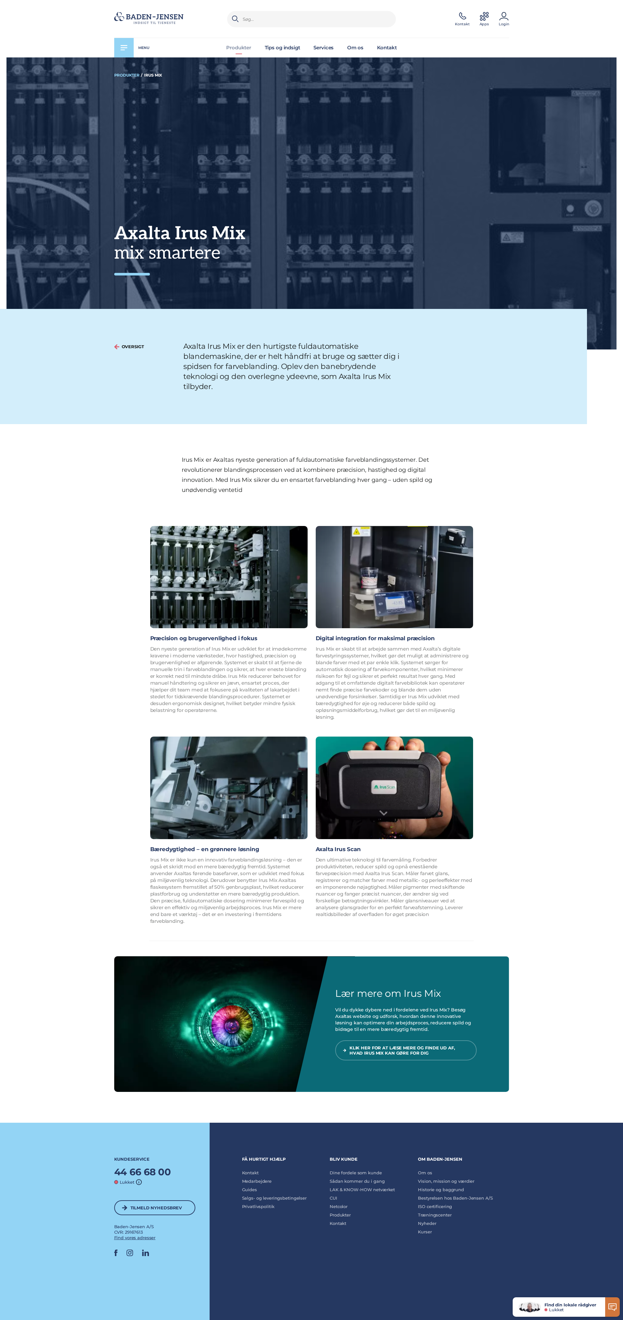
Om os (355, 47)
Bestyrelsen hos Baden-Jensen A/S (455, 1198)
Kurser (425, 1231)
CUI (333, 1198)
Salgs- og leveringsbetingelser (274, 1198)
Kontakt (387, 47)
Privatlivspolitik (258, 1206)
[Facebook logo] (115, 1254)
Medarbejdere (257, 1181)
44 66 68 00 (142, 1172)
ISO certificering (435, 1206)
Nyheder (427, 1223)
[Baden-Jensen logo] (163, 19)
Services (323, 47)
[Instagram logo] (130, 1254)
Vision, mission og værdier (446, 1181)
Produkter (238, 47)
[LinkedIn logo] (145, 1254)
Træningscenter (434, 1214)
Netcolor (339, 1206)
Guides (249, 1189)
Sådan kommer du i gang (357, 1181)
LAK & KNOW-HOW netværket (362, 1189)
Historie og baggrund (441, 1189)
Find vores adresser (135, 1237)
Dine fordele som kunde (356, 1172)
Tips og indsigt (282, 47)
